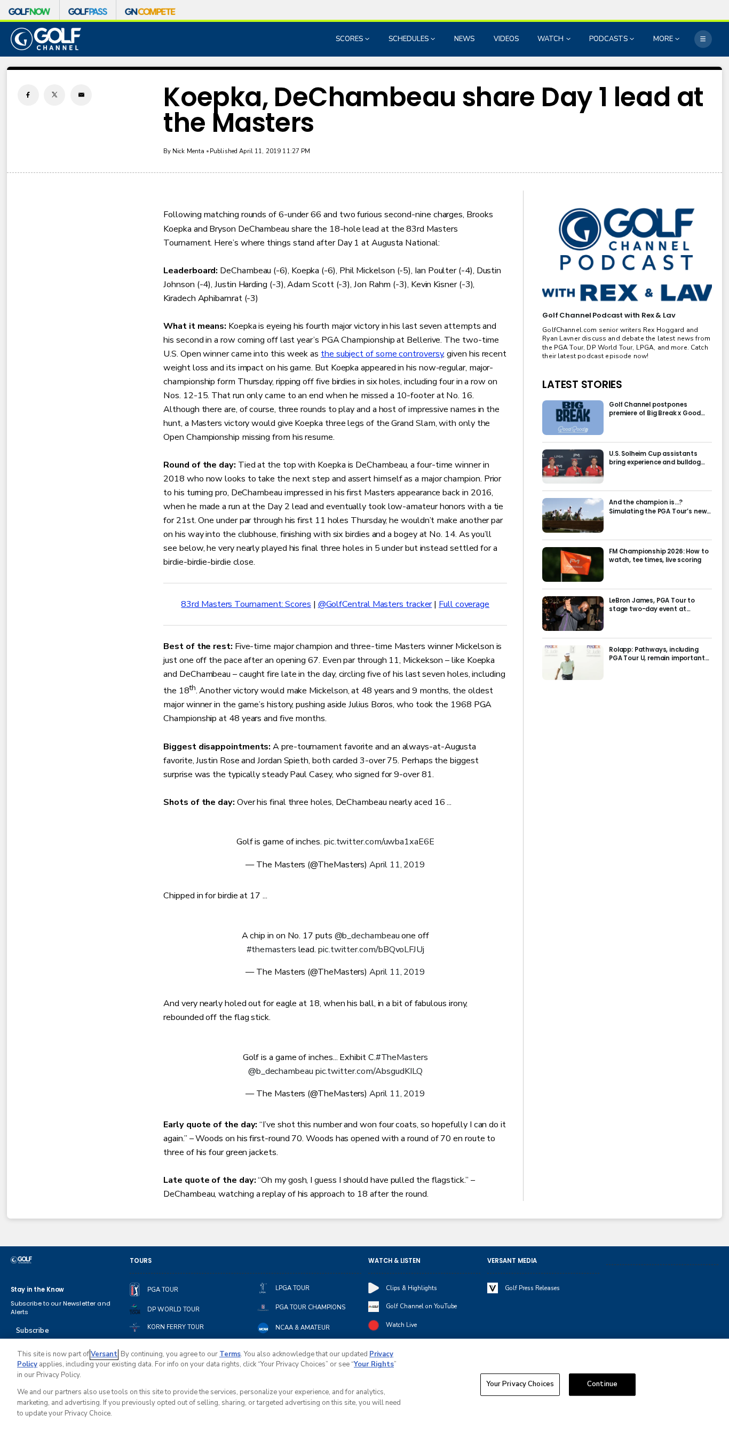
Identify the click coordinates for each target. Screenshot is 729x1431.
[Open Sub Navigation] (368, 39)
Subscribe (32, 1330)
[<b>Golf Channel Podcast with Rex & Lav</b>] (626, 255)
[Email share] (81, 95)
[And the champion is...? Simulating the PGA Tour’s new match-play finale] (573, 515)
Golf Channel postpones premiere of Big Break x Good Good (655, 408)
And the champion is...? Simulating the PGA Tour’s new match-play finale (658, 506)
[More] (703, 39)
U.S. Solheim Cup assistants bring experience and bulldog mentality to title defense (655, 458)
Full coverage (464, 604)
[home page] (46, 39)
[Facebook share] (28, 95)
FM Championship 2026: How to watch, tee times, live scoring (659, 555)
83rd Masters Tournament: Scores (246, 604)
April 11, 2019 (397, 865)
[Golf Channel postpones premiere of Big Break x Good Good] (573, 417)
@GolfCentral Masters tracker (375, 604)
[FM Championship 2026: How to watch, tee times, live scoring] (573, 564)
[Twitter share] (54, 95)
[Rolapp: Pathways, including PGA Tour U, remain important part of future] (573, 662)
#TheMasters (402, 1057)
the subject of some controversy (382, 354)
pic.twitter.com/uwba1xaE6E (379, 842)
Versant (104, 1354)
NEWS (464, 39)
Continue (602, 1384)
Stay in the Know (38, 1289)
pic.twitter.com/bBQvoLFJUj (371, 949)
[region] (364, 1385)
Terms (230, 1354)
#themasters (271, 949)
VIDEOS (506, 39)
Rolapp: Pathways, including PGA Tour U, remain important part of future (657, 653)
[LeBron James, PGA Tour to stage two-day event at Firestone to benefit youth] (573, 613)
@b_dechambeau (367, 936)
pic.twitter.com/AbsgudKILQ (369, 1071)
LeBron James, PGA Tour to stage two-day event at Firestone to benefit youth (652, 604)
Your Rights (374, 1364)
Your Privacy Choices (520, 1384)
